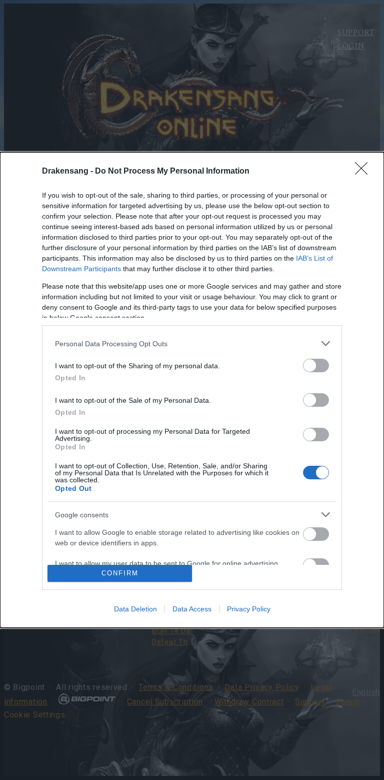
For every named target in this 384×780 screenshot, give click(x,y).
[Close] (364, 171)
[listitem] (192, 343)
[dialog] (192, 390)
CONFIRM (120, 573)
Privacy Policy (248, 609)
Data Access (192, 609)
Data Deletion (135, 609)
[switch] (316, 365)
